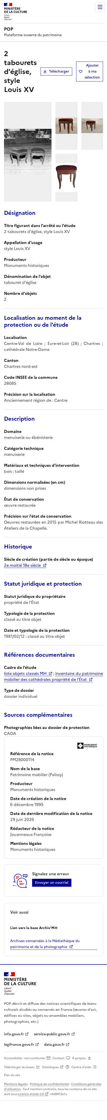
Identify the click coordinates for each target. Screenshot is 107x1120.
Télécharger (59, 71)
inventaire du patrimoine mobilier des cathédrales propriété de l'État (53, 676)
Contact (58, 1058)
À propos (79, 1058)
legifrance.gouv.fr (19, 1044)
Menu (100, 7)
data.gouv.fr (54, 1044)
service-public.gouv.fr (52, 1034)
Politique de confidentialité (49, 1084)
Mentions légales (16, 1084)
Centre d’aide (81, 1067)
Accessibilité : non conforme (24, 1058)
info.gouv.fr (14, 1034)
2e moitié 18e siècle (22, 565)
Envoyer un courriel (51, 882)
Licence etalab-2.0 (31, 1094)
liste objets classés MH (25, 673)
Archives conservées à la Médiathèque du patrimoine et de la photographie (45, 944)
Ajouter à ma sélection (92, 71)
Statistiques (50, 1067)
